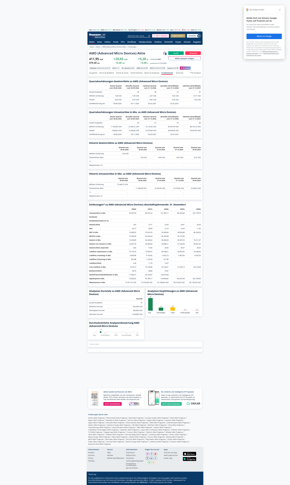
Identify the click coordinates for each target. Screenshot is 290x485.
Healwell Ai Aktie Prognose (116, 420)
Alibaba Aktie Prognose (174, 432)
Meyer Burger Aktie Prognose (99, 437)
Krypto (178, 42)
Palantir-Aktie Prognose (155, 432)
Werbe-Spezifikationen (115, 458)
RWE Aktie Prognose (144, 427)
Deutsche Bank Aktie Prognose (123, 427)
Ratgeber (197, 42)
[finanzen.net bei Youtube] (155, 454)
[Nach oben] (198, 482)
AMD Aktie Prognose (157, 423)
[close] (279, 9)
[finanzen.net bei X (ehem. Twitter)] (147, 458)
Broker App (168, 458)
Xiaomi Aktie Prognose (162, 427)
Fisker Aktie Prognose (96, 442)
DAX (90, 29)
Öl (182, 29)
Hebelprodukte (145, 42)
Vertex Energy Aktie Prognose (137, 442)
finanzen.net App (170, 453)
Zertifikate (131, 42)
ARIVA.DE (143, 482)
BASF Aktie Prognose (96, 439)
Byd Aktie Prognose (136, 418)
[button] (160, 36)
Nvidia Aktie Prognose (96, 418)
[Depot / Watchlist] (165, 53)
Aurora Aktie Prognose (156, 437)
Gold (192, 29)
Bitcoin (159, 29)
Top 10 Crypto (132, 29)
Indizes (107, 42)
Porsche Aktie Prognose (135, 439)
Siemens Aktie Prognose (179, 442)
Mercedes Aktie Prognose (114, 439)
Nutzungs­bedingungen (135, 461)
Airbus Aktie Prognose (177, 434)
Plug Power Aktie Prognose (156, 439)
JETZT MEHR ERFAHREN (171, 404)
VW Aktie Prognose (139, 425)
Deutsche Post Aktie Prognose (99, 444)
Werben (110, 455)
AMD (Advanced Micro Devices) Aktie (114, 47)
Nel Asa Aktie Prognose (136, 420)
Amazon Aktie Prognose (174, 420)
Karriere (91, 455)
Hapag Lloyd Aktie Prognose (114, 432)
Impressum (130, 453)
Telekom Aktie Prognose (115, 434)
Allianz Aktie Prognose (96, 425)
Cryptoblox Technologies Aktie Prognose (103, 430)
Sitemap (91, 461)
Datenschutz (131, 455)
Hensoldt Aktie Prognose (115, 423)
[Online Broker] (97, 37)
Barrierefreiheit (132, 468)
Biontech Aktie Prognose (157, 425)
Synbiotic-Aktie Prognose (129, 430)
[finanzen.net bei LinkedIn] (151, 458)
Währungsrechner (171, 455)
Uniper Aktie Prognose (175, 439)
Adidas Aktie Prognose (137, 437)
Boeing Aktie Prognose (174, 437)
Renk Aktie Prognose (178, 418)
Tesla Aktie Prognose (176, 425)
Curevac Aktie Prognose (136, 432)
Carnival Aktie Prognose (115, 442)
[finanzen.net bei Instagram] (147, 454)
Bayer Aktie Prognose (96, 420)
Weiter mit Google (264, 36)
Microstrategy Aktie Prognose (136, 434)
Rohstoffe (168, 42)
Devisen (187, 42)
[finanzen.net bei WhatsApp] (149, 462)
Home (92, 47)
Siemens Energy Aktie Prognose (118, 425)
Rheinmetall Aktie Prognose (116, 418)
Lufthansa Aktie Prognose (159, 442)
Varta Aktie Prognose (96, 434)
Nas (146, 29)
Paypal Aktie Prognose (155, 420)
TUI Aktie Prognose (95, 432)
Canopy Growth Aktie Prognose (157, 418)
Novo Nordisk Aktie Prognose (137, 423)
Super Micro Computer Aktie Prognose (155, 430)
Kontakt (91, 453)
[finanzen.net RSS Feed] (153, 462)
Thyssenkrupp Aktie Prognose (99, 427)
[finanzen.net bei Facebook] (151, 454)
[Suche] (149, 36)
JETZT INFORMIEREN (112, 404)
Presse (90, 458)
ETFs (123, 42)
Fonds (115, 42)
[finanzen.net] (97, 35)
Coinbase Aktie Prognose (158, 434)
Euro (171, 29)
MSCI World (116, 29)
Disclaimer (130, 458)
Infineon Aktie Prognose (180, 430)
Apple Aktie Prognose (96, 423)
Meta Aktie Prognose (120, 437)
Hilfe (109, 453)
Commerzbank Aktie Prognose (178, 423)
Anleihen (158, 42)
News (99, 42)
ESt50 (102, 29)
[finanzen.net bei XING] (155, 458)
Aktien (92, 42)
